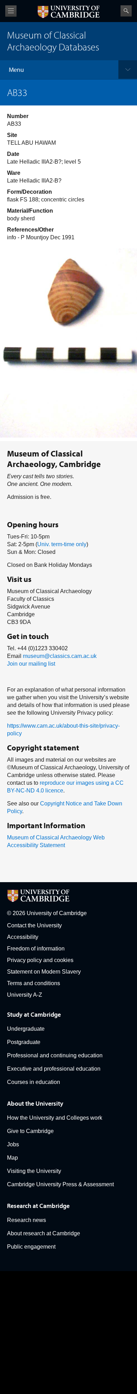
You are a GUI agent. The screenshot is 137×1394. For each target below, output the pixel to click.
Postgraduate (23, 1042)
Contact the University (34, 925)
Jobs (13, 1144)
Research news (26, 1220)
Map (12, 1158)
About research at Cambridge (43, 1233)
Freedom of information (36, 949)
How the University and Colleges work (54, 1118)
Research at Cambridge (38, 1206)
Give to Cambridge (30, 1131)
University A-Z (24, 995)
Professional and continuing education (55, 1055)
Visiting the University (34, 1171)
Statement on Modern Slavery (44, 972)
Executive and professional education (53, 1069)
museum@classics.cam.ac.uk (60, 656)
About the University (35, 1103)
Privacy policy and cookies (40, 960)
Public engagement (31, 1247)
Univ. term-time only (61, 544)
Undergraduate (26, 1029)
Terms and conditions (33, 983)
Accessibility (22, 937)
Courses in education (33, 1082)
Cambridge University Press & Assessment (60, 1184)
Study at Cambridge (34, 1014)
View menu (11, 11)
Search (126, 10)
